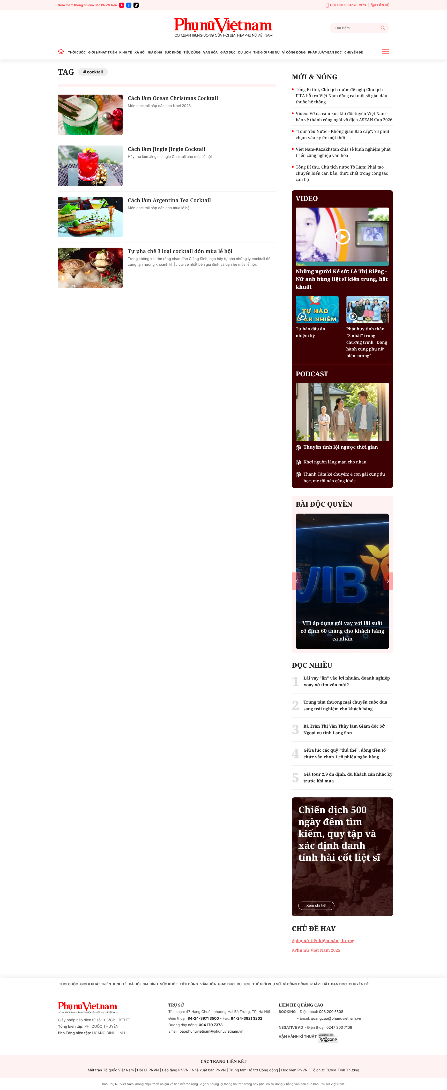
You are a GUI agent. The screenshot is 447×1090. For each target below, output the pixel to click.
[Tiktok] (136, 5)
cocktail (95, 71)
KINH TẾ (125, 52)
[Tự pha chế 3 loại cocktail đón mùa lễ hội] (90, 268)
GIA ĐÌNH (155, 52)
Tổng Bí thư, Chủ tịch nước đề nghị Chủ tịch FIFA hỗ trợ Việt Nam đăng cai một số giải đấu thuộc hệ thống (341, 96)
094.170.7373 (210, 1025)
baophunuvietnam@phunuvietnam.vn (211, 1031)
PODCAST (312, 374)
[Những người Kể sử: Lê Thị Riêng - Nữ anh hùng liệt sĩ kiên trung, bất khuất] (342, 237)
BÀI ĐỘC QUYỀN (324, 504)
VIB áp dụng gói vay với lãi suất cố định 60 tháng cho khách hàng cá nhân (342, 631)
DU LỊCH (244, 52)
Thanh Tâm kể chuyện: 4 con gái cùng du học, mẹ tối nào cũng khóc (344, 477)
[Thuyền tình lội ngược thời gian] (342, 412)
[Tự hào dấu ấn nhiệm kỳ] (317, 309)
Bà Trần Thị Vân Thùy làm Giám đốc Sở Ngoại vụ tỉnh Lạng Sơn (344, 729)
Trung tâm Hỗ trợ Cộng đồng (253, 1070)
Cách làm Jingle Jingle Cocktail (166, 149)
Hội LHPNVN (148, 1070)
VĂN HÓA (210, 52)
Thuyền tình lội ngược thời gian (340, 447)
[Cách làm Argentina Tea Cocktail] (90, 217)
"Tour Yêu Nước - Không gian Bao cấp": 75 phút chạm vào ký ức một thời (342, 134)
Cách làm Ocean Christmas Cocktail (173, 98)
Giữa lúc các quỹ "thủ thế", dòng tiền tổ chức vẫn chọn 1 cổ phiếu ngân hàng (344, 753)
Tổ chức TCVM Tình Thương (335, 1070)
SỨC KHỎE (173, 52)
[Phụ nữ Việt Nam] (223, 28)
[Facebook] (128, 5)
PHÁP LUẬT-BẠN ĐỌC (325, 52)
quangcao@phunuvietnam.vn (336, 1018)
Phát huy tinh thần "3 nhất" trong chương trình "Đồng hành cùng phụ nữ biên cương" (366, 342)
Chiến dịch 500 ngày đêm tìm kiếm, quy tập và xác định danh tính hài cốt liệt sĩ (339, 833)
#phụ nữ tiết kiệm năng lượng (323, 940)
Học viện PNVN (294, 1070)
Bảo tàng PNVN (175, 1070)
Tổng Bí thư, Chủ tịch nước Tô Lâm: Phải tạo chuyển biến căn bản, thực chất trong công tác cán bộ (342, 173)
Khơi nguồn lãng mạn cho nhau (334, 462)
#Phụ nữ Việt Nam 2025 (316, 950)
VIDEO (307, 198)
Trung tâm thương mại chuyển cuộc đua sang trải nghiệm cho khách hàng (345, 705)
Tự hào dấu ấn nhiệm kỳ (310, 332)
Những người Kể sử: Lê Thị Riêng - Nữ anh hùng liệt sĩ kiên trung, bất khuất (342, 279)
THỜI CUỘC (77, 52)
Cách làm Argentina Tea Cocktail (169, 200)
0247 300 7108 (339, 1027)
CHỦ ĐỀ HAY (314, 928)
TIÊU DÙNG (191, 52)
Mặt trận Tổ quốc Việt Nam (111, 1070)
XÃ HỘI (140, 52)
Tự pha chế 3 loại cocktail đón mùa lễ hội (180, 251)
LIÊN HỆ (383, 5)
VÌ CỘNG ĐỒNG (294, 52)
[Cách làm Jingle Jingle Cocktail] (90, 166)
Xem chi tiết (316, 905)
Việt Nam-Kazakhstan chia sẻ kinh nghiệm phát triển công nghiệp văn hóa (343, 152)
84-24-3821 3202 (246, 1018)
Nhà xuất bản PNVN (209, 1070)
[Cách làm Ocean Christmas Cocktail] (90, 115)
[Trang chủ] (62, 52)
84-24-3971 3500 (203, 1018)
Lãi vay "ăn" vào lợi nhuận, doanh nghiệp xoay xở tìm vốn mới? (346, 681)
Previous (296, 581)
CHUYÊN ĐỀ (353, 52)
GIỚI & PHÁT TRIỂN (102, 52)
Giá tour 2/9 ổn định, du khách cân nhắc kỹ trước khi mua (347, 777)
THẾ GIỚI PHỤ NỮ (266, 52)
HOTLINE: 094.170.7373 (348, 5)
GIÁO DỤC (228, 52)
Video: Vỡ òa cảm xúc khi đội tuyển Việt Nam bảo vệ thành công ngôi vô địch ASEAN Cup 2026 (344, 117)
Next (388, 581)
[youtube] (121, 5)
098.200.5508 (331, 1012)
